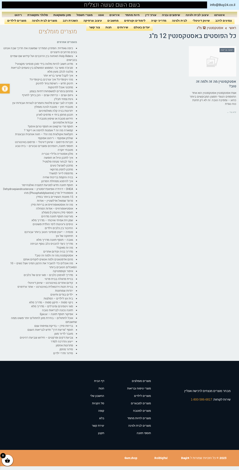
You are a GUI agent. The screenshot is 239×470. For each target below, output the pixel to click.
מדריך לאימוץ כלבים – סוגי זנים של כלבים (48, 275)
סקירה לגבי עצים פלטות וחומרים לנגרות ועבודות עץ (42, 103)
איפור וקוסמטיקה (63, 271)
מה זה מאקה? (64, 247)
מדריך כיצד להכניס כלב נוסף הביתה (51, 243)
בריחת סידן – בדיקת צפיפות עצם (53, 326)
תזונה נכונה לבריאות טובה (57, 310)
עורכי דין (150, 15)
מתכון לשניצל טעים (61, 165)
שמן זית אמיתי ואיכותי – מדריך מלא (52, 220)
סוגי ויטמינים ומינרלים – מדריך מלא (52, 306)
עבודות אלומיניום (63, 122)
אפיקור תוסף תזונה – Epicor (56, 314)
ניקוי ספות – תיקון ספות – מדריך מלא (51, 302)
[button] (5, 88)
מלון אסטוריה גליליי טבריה (57, 153)
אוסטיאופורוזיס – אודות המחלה (54, 208)
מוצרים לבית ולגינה (44, 20)
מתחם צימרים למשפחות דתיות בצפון (51, 91)
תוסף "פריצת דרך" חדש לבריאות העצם (50, 329)
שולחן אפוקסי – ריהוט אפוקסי (55, 138)
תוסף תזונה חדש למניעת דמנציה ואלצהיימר (47, 185)
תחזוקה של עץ (64, 236)
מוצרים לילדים (16, 20)
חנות (108, 27)
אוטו (101, 15)
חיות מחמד (132, 15)
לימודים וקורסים (134, 20)
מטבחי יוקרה (65, 150)
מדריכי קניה (158, 20)
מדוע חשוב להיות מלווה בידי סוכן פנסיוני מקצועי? (44, 64)
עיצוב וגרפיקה (92, 20)
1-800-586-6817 (202, 399)
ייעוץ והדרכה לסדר (62, 341)
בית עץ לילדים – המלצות (58, 298)
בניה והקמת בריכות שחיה (58, 177)
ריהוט (18, 15)
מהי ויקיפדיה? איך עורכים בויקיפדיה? (51, 79)
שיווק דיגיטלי (201, 20)
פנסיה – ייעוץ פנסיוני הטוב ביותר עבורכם (48, 232)
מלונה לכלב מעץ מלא (60, 71)
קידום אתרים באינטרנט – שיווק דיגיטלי (50, 283)
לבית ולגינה (179, 20)
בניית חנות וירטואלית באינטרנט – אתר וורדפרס (45, 286)
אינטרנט (219, 15)
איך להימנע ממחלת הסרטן (57, 181)
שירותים (122, 27)
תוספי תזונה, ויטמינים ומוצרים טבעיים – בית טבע (44, 146)
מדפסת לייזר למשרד (61, 173)
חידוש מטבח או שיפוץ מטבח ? (55, 118)
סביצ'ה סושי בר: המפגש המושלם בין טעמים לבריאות (42, 67)
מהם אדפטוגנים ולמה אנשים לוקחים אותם (48, 259)
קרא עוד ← (231, 112)
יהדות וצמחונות (64, 290)
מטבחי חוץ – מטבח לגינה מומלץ (53, 107)
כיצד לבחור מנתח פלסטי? (57, 161)
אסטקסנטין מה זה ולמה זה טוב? (216, 84)
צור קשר (94, 27)
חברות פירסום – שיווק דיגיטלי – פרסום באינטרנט (44, 142)
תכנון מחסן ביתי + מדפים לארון (54, 114)
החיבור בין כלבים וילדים (59, 228)
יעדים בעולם (142, 27)
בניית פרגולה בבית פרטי (59, 279)
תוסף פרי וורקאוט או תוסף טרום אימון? (50, 126)
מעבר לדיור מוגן (63, 333)
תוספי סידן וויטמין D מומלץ (57, 212)
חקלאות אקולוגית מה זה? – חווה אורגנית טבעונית (44, 134)
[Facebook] (13, 4)
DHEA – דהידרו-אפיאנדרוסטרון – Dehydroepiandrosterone (38, 189)
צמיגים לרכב (223, 20)
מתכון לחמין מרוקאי (61, 169)
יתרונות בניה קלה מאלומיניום (56, 110)
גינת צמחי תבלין (63, 99)
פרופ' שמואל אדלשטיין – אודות (55, 200)
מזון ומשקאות (62, 15)
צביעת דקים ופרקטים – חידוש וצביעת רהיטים (46, 337)
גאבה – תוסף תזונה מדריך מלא (54, 240)
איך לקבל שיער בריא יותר (58, 75)
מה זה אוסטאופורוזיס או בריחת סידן (52, 204)
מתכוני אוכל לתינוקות (60, 87)
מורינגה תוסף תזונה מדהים (57, 216)
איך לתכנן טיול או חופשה (58, 157)
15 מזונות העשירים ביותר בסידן (54, 197)
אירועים (114, 15)
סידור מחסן (66, 349)
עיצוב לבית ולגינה (197, 15)
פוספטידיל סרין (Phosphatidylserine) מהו (48, 193)
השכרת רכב (70, 20)
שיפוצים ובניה (171, 15)
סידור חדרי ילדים (63, 353)
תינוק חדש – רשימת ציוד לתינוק (54, 83)
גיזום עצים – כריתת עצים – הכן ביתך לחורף (47, 95)
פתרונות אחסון (64, 345)
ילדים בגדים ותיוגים (61, 294)
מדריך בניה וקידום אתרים (58, 251)
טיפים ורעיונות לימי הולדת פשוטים (53, 224)
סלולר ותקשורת (37, 15)
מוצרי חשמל (85, 15)
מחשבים (113, 20)
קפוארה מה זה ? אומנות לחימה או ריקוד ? (48, 130)
